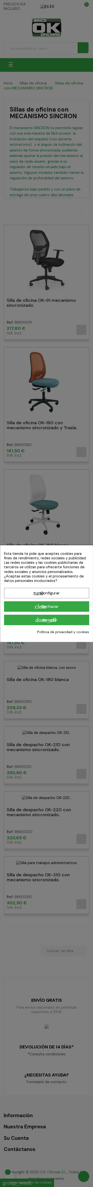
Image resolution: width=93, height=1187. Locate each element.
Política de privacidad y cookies (63, 632)
